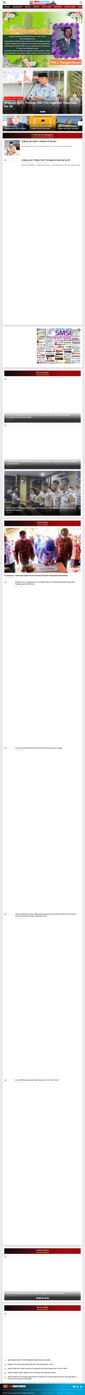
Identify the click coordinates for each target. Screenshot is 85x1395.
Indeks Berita (70, 1393)
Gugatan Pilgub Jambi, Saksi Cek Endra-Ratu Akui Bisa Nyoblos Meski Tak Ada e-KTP (42, 1293)
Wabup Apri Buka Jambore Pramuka (33, 106)
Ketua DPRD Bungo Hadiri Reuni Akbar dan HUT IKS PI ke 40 (68, 127)
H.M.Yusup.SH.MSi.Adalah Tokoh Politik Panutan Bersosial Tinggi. (15, 127)
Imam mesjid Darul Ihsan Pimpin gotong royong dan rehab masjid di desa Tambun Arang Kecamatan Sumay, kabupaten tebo (42, 127)
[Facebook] (74, 1386)
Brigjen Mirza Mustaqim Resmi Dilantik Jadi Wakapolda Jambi (30, 1364)
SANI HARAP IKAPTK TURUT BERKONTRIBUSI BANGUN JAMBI (29, 1360)
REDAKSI (60, 1393)
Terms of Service (48, 1393)
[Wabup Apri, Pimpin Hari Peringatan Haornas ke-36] (21, 167)
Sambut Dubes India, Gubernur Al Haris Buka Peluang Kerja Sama (32, 1372)
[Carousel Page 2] (44, 111)
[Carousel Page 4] (45, 1298)
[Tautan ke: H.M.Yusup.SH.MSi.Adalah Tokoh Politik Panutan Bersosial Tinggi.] (9, 829)
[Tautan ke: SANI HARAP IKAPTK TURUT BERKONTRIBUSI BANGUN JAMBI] (42, 1334)
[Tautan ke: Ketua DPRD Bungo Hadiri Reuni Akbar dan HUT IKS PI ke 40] (9, 1161)
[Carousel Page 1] (37, 1298)
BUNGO (8, 102)
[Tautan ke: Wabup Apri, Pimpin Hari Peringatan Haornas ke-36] (12, 241)
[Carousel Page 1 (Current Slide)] (41, 111)
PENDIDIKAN (30, 162)
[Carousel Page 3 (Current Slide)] (42, 1298)
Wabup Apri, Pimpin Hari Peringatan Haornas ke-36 (45, 160)
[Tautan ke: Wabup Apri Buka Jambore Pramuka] (42, 92)
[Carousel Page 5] (48, 1298)
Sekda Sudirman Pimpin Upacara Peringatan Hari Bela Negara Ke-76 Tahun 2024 (37, 1368)
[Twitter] (77, 1386)
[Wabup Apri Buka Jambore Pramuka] (72, 146)
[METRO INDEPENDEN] (42, 2)
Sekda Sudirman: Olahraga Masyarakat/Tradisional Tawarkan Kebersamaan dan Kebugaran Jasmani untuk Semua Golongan (42, 1378)
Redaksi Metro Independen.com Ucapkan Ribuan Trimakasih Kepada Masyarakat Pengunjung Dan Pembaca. (45, 583)
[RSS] (80, 1386)
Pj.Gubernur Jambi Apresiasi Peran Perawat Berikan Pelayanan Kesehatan (36, 575)
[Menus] (4, 2)
